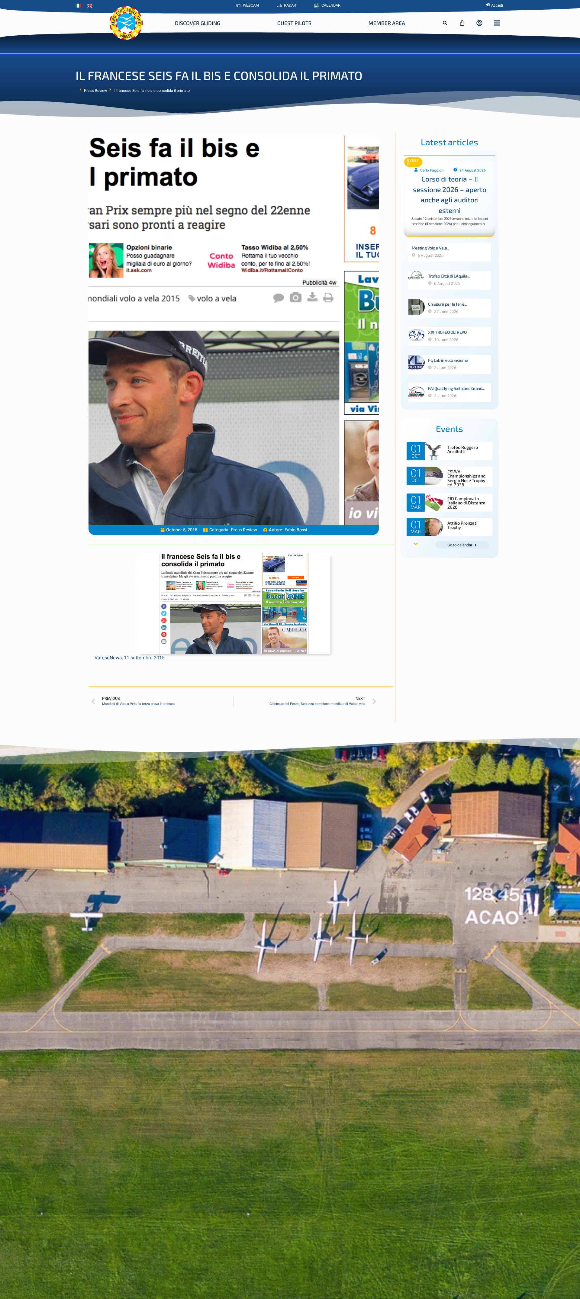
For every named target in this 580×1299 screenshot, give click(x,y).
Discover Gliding (197, 23)
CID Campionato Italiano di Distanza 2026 (466, 503)
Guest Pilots (294, 23)
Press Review (95, 90)
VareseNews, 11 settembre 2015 (130, 657)
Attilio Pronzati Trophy (462, 525)
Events (412, 162)
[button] (445, 23)
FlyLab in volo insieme (448, 360)
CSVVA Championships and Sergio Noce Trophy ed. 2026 (466, 478)
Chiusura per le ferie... (447, 304)
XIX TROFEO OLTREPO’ (447, 332)
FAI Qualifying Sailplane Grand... (456, 388)
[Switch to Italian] (79, 6)
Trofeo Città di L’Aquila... (449, 275)
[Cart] (462, 23)
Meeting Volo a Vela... (430, 247)
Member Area (387, 23)
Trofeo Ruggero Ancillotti (462, 449)
